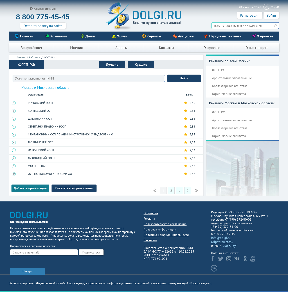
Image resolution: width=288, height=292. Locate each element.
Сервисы (154, 36)
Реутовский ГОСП (40, 103)
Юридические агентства (229, 94)
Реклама (149, 219)
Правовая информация (160, 229)
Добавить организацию (30, 188)
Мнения (76, 47)
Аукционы (186, 36)
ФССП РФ (218, 70)
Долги (90, 36)
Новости (26, 36)
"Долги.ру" (229, 246)
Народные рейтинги (225, 36)
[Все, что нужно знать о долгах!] (144, 16)
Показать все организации (74, 188)
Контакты (166, 47)
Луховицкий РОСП (41, 158)
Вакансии (150, 240)
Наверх (27, 271)
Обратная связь (222, 242)
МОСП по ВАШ (37, 166)
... (179, 190)
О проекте (265, 36)
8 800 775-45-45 (43, 17)
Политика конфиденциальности (166, 235)
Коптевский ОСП (40, 111)
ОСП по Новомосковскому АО (50, 174)
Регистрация (249, 15)
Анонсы (121, 47)
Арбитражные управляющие (232, 78)
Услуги (122, 36)
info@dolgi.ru (221, 238)
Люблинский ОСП (41, 142)
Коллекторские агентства (230, 86)
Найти (184, 78)
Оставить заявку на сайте (42, 25)
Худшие (141, 64)
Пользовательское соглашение (165, 224)
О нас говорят (256, 47)
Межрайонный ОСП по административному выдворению (70, 134)
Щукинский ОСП (40, 119)
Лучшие (112, 64)
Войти (271, 15)
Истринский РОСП (41, 150)
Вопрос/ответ (31, 47)
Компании (58, 36)
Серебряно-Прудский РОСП (47, 126)
